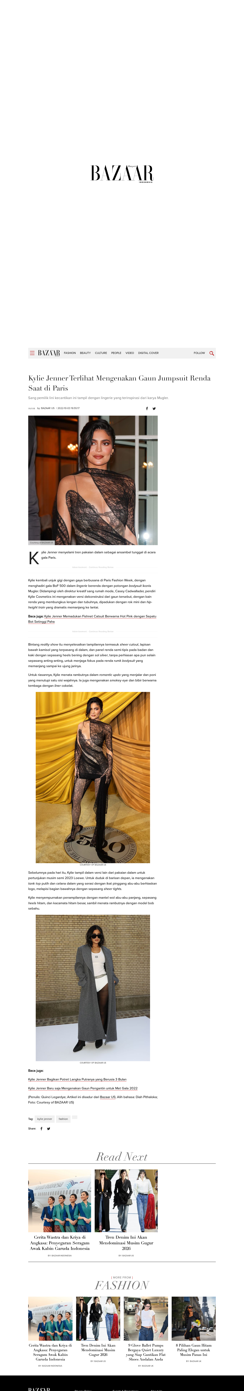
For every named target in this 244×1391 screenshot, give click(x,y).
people (116, 353)
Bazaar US (107, 1097)
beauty (85, 353)
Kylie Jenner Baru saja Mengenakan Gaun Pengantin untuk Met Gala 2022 (83, 1088)
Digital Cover (148, 353)
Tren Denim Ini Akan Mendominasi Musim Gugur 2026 (126, 1243)
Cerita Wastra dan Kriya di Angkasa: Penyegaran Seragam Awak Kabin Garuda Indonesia (60, 1243)
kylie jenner (44, 1119)
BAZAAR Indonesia (62, 1255)
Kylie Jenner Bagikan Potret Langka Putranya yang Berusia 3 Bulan (77, 1079)
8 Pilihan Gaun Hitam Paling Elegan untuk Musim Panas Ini (193, 1350)
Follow (199, 353)
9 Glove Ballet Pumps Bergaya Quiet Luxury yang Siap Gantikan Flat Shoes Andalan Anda (146, 1352)
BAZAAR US (47, 408)
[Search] (212, 353)
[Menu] (32, 353)
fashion (70, 353)
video (130, 353)
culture (101, 353)
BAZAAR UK (147, 1366)
